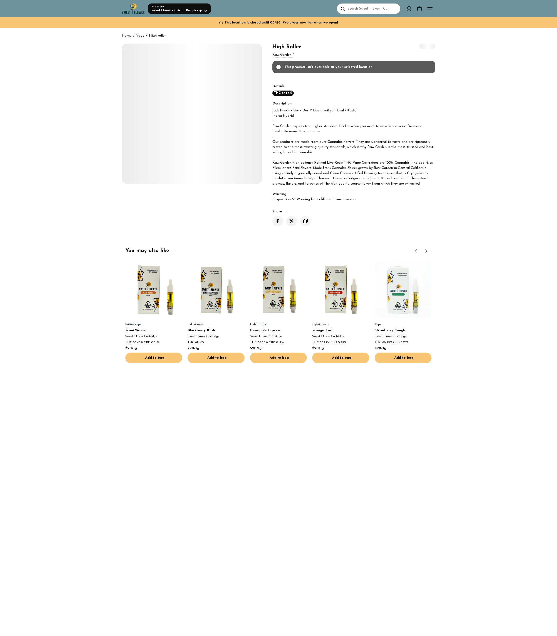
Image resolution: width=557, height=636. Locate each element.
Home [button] (126, 35)
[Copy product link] (305, 221)
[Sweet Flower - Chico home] (133, 8)
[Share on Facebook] (277, 221)
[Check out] (419, 8)
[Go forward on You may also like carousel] (426, 251)
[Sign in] (409, 8)
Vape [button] (140, 35)
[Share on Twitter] (291, 221)
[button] (283, 54)
